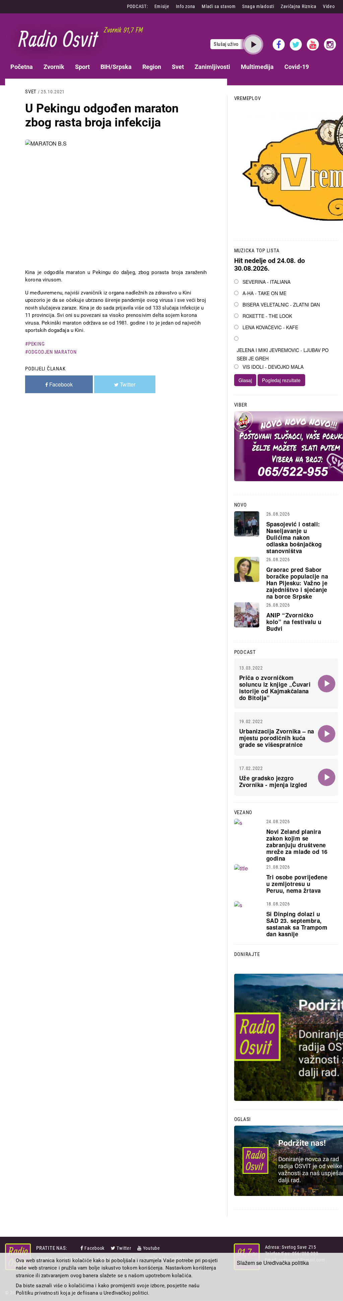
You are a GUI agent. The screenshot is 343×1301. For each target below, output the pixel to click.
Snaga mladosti (258, 6)
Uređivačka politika (286, 1263)
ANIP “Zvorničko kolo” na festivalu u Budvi (294, 621)
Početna (21, 66)
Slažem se (249, 1263)
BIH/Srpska (116, 66)
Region (151, 66)
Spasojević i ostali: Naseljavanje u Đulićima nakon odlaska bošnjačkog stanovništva (294, 537)
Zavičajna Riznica (299, 6)
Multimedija (257, 66)
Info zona (185, 6)
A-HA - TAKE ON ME (264, 293)
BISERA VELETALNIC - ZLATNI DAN (281, 304)
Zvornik (54, 66)
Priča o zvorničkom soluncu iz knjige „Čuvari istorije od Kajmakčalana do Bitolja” (275, 688)
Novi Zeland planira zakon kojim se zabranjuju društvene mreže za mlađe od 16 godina (297, 845)
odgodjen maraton (52, 352)
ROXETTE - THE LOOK (267, 316)
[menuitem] (21, 67)
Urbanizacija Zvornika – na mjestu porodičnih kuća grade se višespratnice (276, 738)
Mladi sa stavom (219, 6)
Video (329, 6)
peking (36, 344)
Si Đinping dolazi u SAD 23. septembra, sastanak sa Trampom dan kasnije (297, 924)
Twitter (124, 1248)
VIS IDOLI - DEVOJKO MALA (273, 366)
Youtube (151, 1248)
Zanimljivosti (212, 66)
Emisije (161, 6)
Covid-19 (296, 66)
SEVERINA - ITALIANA (266, 281)
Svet (178, 66)
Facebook (94, 1248)
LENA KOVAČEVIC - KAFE (270, 327)
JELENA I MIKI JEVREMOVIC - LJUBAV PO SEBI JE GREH (283, 354)
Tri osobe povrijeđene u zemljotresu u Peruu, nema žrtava (297, 883)
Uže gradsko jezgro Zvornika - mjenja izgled (273, 781)
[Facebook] (82, 1248)
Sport (82, 66)
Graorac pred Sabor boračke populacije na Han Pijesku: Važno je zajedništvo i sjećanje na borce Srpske (297, 583)
